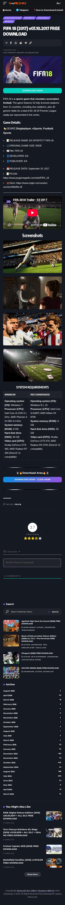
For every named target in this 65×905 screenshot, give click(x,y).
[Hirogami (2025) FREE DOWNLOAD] (11, 658)
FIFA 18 (18, 504)
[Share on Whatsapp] (16, 42)
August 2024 (32, 771)
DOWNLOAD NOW (32, 90)
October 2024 (32, 763)
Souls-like (41, 648)
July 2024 (32, 776)
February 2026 (32, 704)
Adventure (50, 627)
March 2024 (32, 794)
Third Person (28, 630)
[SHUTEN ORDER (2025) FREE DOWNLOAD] (11, 673)
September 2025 (32, 727)
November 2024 (32, 758)
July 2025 (32, 736)
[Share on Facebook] (11, 42)
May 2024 (32, 785)
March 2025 (32, 740)
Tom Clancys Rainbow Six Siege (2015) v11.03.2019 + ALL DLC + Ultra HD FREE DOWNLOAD (22, 832)
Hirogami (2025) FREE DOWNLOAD (37, 653)
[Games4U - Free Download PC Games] (17, 3)
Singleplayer (13, 18)
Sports (9, 21)
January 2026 (32, 709)
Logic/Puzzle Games (31, 660)
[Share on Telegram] (25, 42)
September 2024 (32, 767)
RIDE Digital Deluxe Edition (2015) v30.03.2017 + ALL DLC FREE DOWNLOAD (21, 815)
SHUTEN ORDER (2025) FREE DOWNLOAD (40, 668)
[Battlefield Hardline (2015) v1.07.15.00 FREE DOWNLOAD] (54, 863)
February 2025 (32, 745)
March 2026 (32, 700)
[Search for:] (29, 611)
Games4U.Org (23, 891)
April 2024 (32, 789)
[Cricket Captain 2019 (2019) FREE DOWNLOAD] (54, 849)
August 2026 (32, 691)
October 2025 (32, 722)
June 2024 (32, 780)
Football (43, 18)
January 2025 (32, 749)
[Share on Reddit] (20, 42)
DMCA (34, 891)
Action (40, 627)
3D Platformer (38, 657)
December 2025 (32, 713)
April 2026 (32, 695)
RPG (45, 645)
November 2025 (32, 718)
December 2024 (32, 754)
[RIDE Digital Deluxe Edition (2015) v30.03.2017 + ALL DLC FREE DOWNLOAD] (54, 816)
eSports (29, 18)
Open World (30, 627)
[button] (6, 3)
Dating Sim (48, 671)
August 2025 (32, 731)
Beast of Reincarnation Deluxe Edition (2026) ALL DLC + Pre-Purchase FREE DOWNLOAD (38, 638)
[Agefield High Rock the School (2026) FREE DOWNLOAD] (11, 626)
